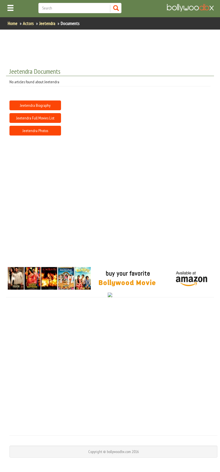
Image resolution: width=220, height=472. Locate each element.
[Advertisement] (110, 365)
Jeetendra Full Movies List (35, 118)
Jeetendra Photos (35, 130)
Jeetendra (47, 23)
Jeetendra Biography (35, 105)
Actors (28, 23)
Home (12, 23)
